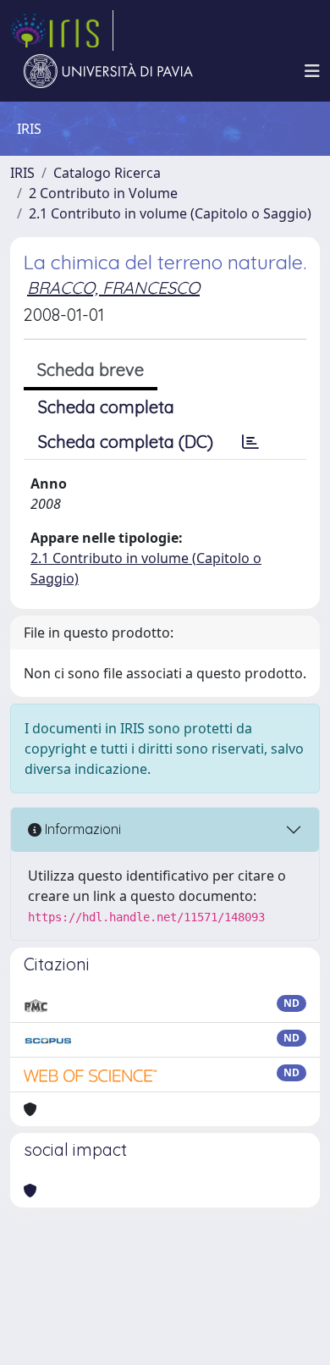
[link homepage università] (108, 71)
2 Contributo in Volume (103, 193)
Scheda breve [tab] (90, 369)
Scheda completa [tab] (106, 406)
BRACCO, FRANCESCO (113, 287)
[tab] (250, 442)
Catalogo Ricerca (107, 172)
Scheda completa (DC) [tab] (125, 441)
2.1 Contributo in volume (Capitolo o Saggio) (170, 213)
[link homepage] (61, 30)
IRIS (22, 172)
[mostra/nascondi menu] (312, 71)
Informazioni (81, 829)
